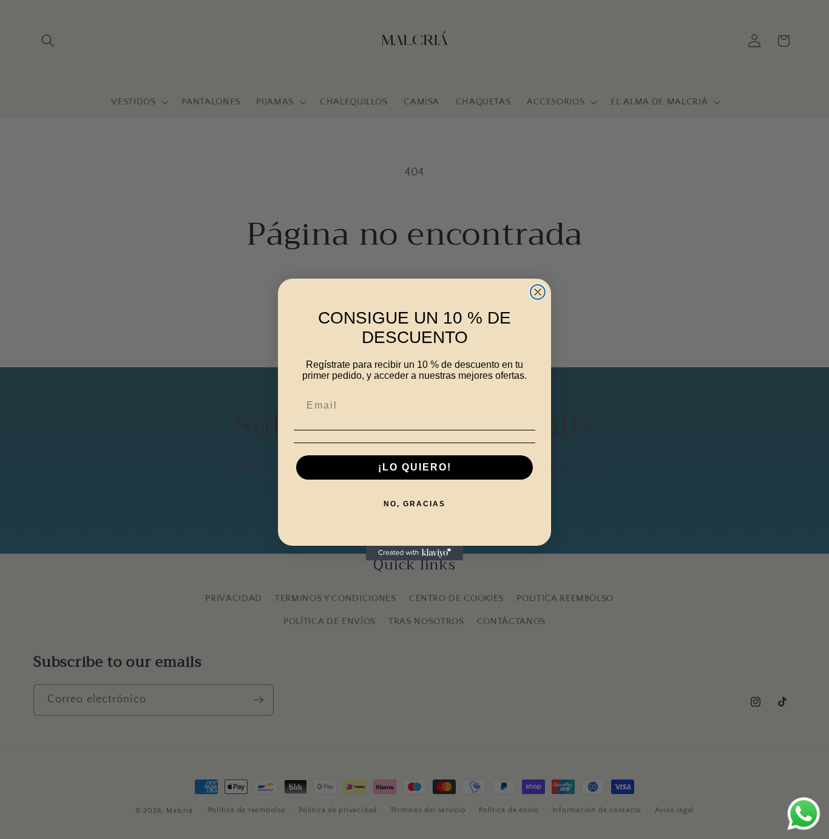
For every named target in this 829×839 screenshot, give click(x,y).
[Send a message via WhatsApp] (804, 814)
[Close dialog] (537, 292)
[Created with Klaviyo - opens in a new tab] (414, 553)
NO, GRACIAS (414, 504)
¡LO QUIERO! (415, 467)
